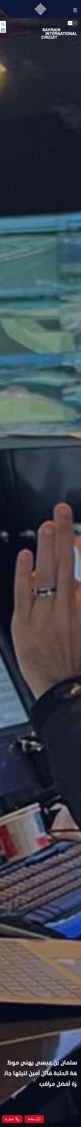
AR (70, 23)
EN (74, 23)
